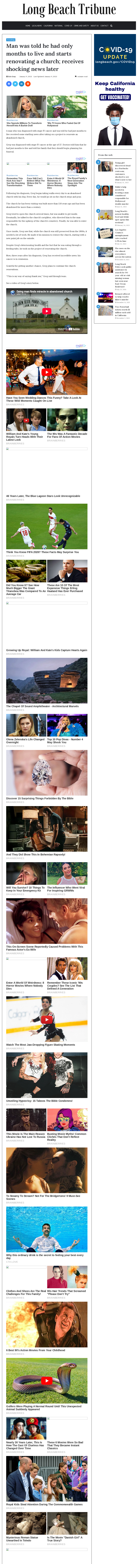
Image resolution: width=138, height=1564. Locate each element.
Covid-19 (68, 26)
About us (95, 26)
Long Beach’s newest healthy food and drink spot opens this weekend (122, 217)
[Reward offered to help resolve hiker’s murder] (105, 298)
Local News (37, 26)
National (59, 26)
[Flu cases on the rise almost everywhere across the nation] (105, 252)
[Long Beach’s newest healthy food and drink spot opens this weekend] (105, 215)
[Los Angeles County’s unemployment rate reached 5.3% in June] (105, 233)
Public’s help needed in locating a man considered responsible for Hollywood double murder (122, 195)
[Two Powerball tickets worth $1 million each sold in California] (105, 311)
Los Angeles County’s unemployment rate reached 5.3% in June (121, 235)
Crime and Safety (81, 26)
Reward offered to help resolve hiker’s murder (122, 297)
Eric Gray (12, 76)
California (48, 26)
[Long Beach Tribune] (69, 10)
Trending (11, 40)
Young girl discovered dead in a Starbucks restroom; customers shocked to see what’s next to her (123, 171)
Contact (104, 26)
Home (28, 26)
